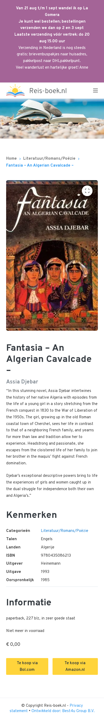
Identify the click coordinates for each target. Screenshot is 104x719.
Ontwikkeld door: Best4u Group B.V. (63, 711)
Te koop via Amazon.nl (75, 666)
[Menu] (95, 90)
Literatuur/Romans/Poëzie (64, 531)
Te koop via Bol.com (27, 666)
